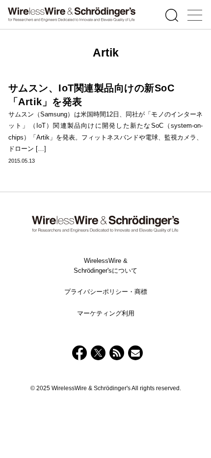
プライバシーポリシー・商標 (105, 291)
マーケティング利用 (105, 313)
